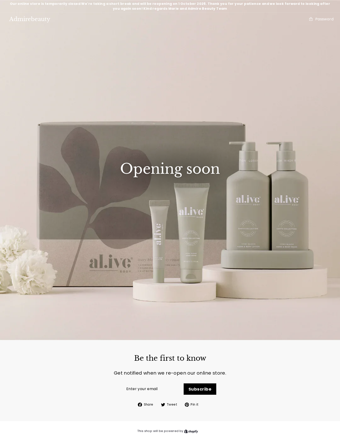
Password (324, 19)
